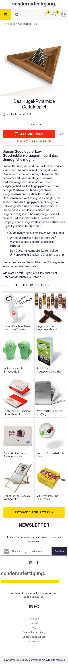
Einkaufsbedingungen (34, 636)
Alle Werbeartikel (27, 23)
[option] (34, 62)
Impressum (34, 641)
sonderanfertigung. (34, 4)
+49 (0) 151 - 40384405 (35, 141)
